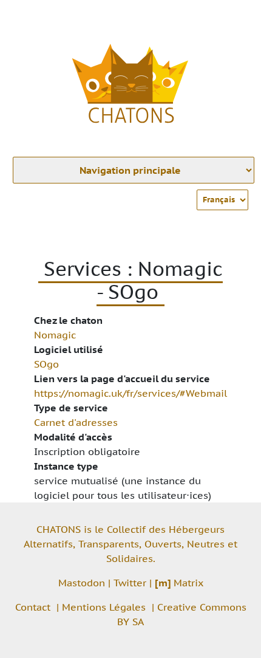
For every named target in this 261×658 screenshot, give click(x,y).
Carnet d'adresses (76, 422)
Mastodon (81, 583)
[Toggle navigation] (234, 17)
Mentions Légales (104, 607)
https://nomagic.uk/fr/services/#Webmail (130, 393)
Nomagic (55, 335)
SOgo (46, 364)
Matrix (179, 583)
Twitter (130, 583)
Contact (32, 607)
